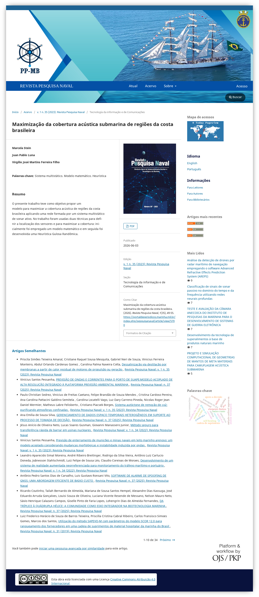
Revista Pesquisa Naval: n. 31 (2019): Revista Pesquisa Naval (61, 531)
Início (15, 112)
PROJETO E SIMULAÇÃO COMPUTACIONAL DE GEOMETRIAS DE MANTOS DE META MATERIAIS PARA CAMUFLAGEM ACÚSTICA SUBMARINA (211, 361)
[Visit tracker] (205, 140)
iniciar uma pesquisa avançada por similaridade (72, 548)
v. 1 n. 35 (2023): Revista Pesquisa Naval (61, 112)
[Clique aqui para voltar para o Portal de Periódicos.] (34, 55)
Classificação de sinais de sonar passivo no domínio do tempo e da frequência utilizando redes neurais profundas (210, 293)
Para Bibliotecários (198, 199)
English (192, 163)
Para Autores (195, 193)
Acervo (150, 86)
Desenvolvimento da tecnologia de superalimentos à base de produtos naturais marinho (210, 339)
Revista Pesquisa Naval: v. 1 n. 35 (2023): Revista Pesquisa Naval (113, 410)
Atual (133, 86)
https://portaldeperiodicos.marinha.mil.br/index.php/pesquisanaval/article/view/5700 (149, 321)
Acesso (241, 86)
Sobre (169, 86)
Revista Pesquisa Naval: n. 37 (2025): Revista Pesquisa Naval (113, 420)
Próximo (165, 540)
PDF (132, 226)
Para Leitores (195, 187)
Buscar (237, 97)
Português (194, 169)
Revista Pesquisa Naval (46, 86)
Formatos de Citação (138, 333)
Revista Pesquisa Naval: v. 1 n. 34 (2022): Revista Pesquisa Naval (63, 470)
